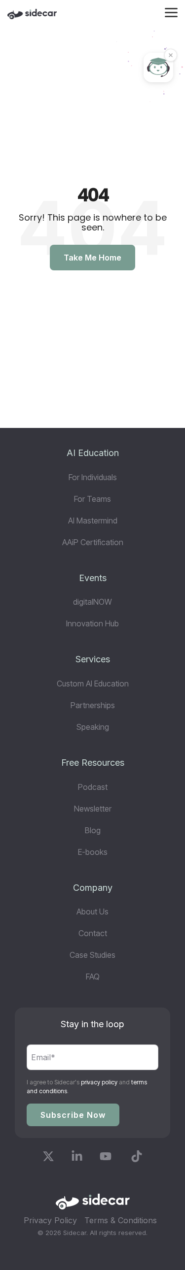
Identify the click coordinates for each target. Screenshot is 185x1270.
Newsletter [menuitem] (92, 809)
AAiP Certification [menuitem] (92, 542)
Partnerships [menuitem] (93, 705)
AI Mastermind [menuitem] (92, 520)
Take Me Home (92, 257)
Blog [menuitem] (93, 830)
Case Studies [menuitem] (92, 955)
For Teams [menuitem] (92, 499)
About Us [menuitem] (92, 911)
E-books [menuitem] (93, 852)
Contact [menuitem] (92, 933)
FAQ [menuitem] (93, 976)
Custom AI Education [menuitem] (93, 683)
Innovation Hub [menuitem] (92, 623)
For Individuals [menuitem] (93, 477)
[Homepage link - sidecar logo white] (93, 1205)
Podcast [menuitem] (93, 787)
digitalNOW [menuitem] (92, 602)
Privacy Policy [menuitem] (50, 1220)
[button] (171, 12)
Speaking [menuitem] (92, 727)
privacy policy (99, 1082)
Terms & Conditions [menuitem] (120, 1220)
